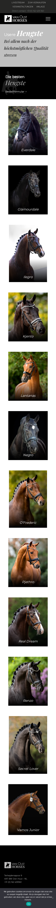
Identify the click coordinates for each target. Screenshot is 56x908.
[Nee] (52, 898)
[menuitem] (18, 2)
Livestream (18, 2)
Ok (28, 904)
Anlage (40, 6)
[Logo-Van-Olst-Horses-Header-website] (23, 18)
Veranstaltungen (23, 6)
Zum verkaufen (37, 2)
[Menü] (48, 18)
